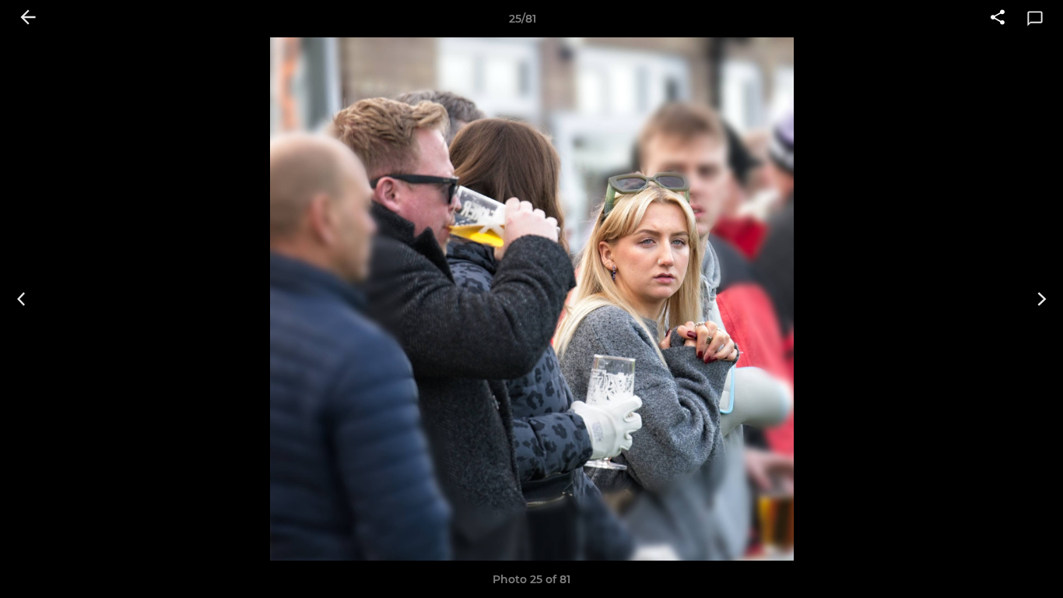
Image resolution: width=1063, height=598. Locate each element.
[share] (997, 19)
